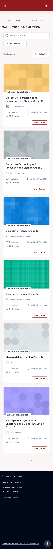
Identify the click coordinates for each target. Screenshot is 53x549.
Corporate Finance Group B (22, 294)
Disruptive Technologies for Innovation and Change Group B (24, 166)
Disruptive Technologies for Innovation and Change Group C (24, 99)
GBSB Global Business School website (20, 543)
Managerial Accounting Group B (24, 357)
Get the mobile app (10, 491)
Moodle (15, 497)
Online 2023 (20, 20)
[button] (47, 543)
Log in (46, 5)
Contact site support (14, 476)
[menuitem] (41, 54)
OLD (11, 20)
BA (27, 20)
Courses (5, 20)
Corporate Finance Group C (22, 231)
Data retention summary (12, 487)
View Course (39, 122)
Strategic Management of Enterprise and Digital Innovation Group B (25, 424)
